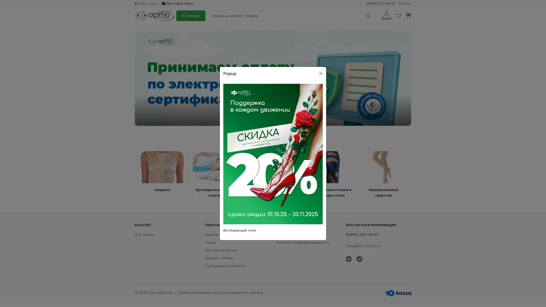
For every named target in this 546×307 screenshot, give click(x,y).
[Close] (321, 73)
